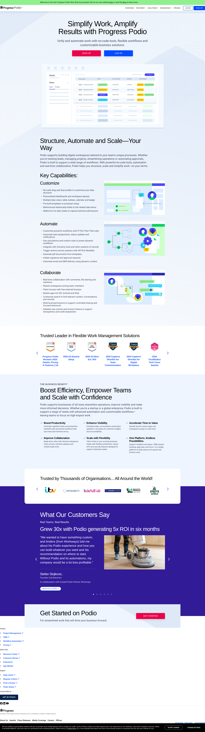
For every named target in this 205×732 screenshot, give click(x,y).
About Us (4, 720)
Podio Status (9, 687)
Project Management (12, 633)
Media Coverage (39, 720)
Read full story (49, 589)
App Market (8, 666)
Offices (59, 720)
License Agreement (200, 722)
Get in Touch (9, 697)
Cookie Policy (71, 729)
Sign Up (199, 8)
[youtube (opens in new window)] (7, 704)
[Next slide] (169, 559)
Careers (51, 720)
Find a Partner (9, 683)
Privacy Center (188, 722)
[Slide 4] (104, 594)
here (111, 2)
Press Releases (24, 720)
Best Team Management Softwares (154, 359)
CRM (5, 637)
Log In (188, 8)
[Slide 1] (93, 594)
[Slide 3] (100, 594)
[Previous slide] (36, 559)
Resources (165, 8)
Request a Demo (10, 679)
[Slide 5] (107, 594)
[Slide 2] (97, 594)
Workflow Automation (12, 641)
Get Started (150, 616)
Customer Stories (11, 658)
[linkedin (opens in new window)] (4, 704)
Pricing (177, 8)
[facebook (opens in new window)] (1, 704)
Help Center (8, 675)
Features (140, 8)
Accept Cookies (173, 727)
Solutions (152, 8)
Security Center (179, 722)
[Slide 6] (111, 594)
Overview (129, 8)
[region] (102, 727)
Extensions (8, 662)
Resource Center (10, 654)
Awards (12, 720)
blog (124, 2)
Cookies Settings (193, 727)
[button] (36, 353)
